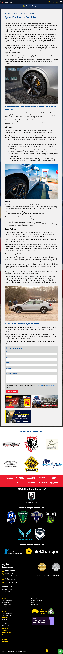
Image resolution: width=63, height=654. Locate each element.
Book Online (6, 632)
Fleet (3, 635)
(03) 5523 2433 (10, 579)
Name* (8, 352)
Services (5, 617)
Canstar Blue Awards (37, 600)
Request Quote (12, 391)
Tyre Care (4, 607)
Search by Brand (6, 605)
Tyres (4, 598)
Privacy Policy (39, 385)
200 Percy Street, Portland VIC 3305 (11, 575)
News (4, 637)
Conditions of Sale (22, 651)
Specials (5, 628)
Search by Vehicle (7, 600)
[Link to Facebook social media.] (46, 650)
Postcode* (9, 368)
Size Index (34, 598)
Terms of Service (50, 385)
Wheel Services (6, 624)
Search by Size (6, 602)
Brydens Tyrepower (33, 6)
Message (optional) (11, 373)
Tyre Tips (4, 609)
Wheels (4, 611)
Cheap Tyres (34, 604)
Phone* (8, 357)
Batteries (4, 620)
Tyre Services (5, 622)
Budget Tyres (34, 602)
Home (8, 13)
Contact (4, 630)
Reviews (5, 641)
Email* (8, 363)
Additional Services (7, 626)
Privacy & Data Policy (12, 651)
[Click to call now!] (48, 2)
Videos (4, 639)
